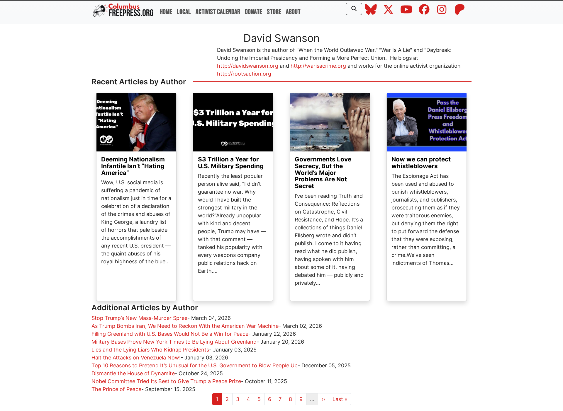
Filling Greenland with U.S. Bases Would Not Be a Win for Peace (169, 334)
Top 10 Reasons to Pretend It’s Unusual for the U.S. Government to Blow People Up (194, 365)
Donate (253, 12)
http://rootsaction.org (244, 74)
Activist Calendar (218, 12)
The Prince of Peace (116, 389)
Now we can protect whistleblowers (421, 163)
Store (274, 12)
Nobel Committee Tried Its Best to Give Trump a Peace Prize (166, 381)
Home (166, 12)
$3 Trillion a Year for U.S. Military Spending (231, 163)
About (293, 12)
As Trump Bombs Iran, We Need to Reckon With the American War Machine (185, 326)
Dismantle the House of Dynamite (133, 373)
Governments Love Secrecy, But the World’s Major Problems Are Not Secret (323, 173)
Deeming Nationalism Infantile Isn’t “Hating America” (133, 166)
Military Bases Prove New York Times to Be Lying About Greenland (174, 342)
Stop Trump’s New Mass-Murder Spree (139, 318)
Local (184, 12)
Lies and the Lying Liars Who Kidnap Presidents (150, 350)
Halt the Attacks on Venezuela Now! (136, 357)
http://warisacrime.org (318, 66)
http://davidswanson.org (247, 66)
